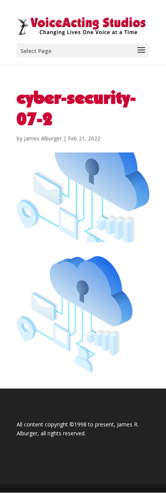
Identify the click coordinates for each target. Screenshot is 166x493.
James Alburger (43, 138)
